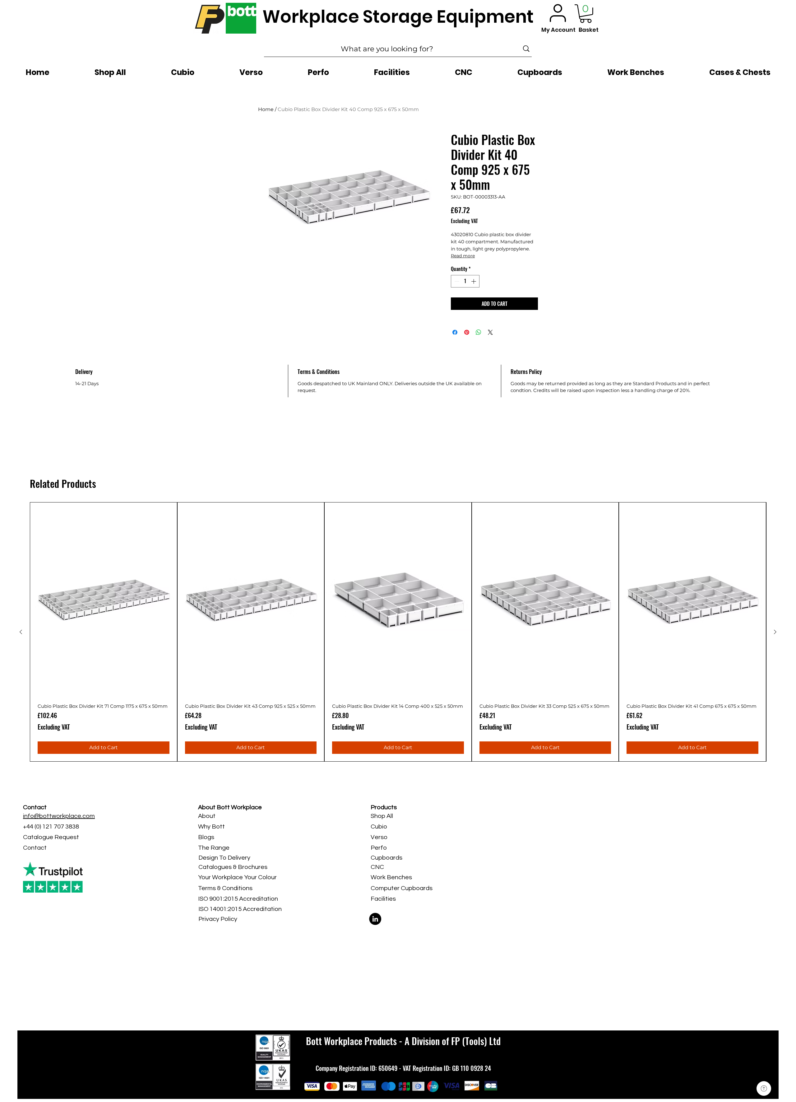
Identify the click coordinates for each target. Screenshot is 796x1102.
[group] (398, 632)
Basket (589, 30)
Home (266, 109)
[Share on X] (490, 332)
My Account (558, 30)
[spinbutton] (465, 281)
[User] (558, 13)
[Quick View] (103, 600)
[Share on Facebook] (455, 332)
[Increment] (474, 281)
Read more (463, 256)
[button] (586, 13)
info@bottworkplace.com (59, 816)
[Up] (764, 1088)
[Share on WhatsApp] (478, 332)
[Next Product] (775, 632)
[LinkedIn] (375, 919)
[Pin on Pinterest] (466, 332)
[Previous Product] (21, 632)
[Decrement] (456, 281)
